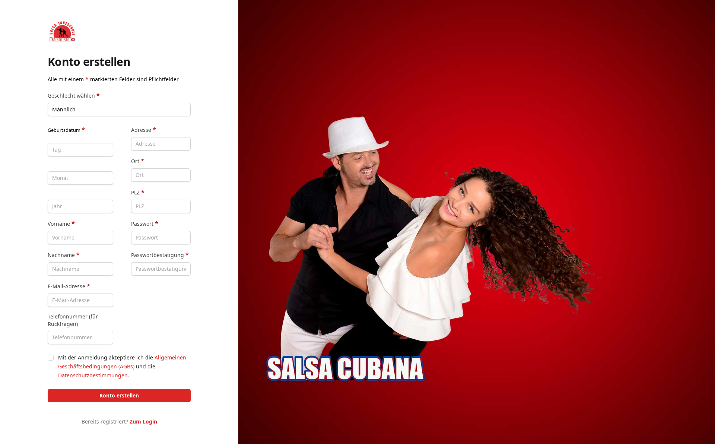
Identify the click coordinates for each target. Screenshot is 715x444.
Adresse (143, 130)
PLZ (137, 192)
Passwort (144, 223)
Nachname (64, 255)
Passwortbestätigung (160, 255)
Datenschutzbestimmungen (93, 375)
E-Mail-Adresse (69, 286)
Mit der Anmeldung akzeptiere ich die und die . (122, 366)
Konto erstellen (119, 395)
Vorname (61, 223)
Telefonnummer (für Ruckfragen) (73, 320)
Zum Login (143, 421)
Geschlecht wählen (74, 95)
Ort (137, 161)
